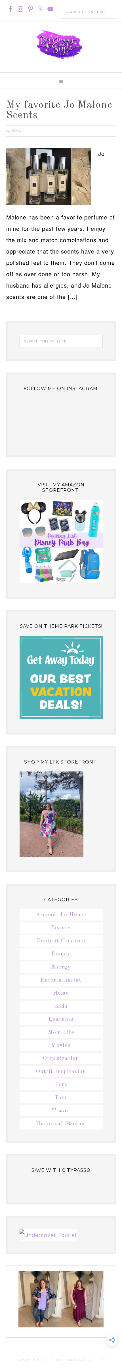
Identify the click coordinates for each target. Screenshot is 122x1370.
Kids (61, 1006)
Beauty (61, 928)
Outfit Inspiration (61, 1071)
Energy (61, 967)
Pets (61, 1084)
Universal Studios (61, 1124)
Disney (61, 954)
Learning (61, 1019)
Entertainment (61, 980)
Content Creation (61, 941)
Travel (61, 1111)
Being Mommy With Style (61, 44)
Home (61, 993)
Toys (61, 1098)
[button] (61, 80)
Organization (61, 1058)
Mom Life (61, 1032)
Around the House (61, 915)
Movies (61, 1045)
